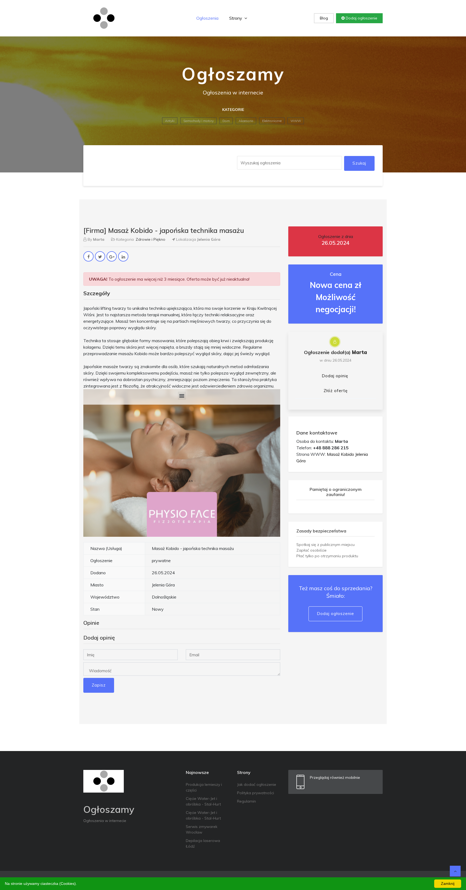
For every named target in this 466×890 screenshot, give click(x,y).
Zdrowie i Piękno (150, 239)
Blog (324, 18)
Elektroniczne (272, 121)
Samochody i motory (198, 121)
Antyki (169, 121)
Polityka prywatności (255, 792)
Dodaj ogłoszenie (361, 18)
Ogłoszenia (207, 18)
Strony (236, 18)
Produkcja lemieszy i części (204, 787)
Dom (226, 121)
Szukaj (359, 163)
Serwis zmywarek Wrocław (201, 829)
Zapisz (99, 685)
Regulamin (246, 801)
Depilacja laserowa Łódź (203, 843)
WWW (295, 121)
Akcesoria (246, 121)
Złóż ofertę (336, 390)
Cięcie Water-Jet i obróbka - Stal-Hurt (203, 801)
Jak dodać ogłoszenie (256, 784)
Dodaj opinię (335, 375)
